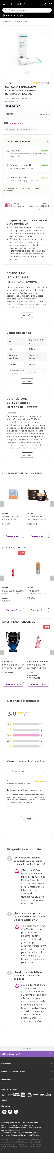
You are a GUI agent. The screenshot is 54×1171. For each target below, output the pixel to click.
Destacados (7, 1080)
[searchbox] (30, 10)
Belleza (5, 22)
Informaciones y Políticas (13, 1072)
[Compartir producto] (47, 31)
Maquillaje (16, 22)
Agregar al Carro (13, 536)
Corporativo (7, 1064)
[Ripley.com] (16, 4)
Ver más (27, 315)
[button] (50, 4)
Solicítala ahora (16, 123)
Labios (26, 22)
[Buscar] (5, 10)
